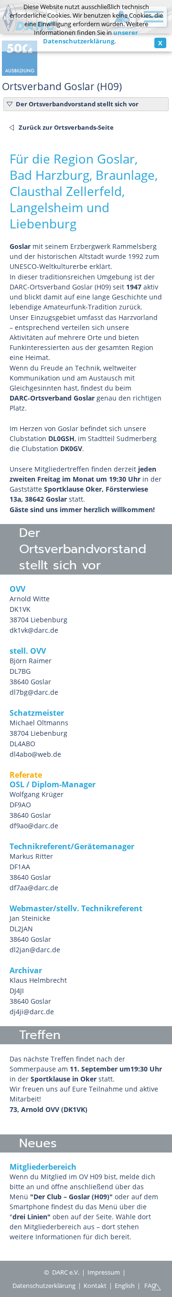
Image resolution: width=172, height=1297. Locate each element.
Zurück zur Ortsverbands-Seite (66, 127)
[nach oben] (156, 1286)
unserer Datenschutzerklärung (91, 36)
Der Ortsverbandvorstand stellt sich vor (77, 104)
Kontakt (95, 1285)
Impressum (103, 1272)
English (125, 1285)
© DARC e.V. (61, 1272)
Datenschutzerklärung (43, 1285)
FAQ (150, 1285)
